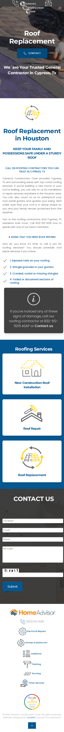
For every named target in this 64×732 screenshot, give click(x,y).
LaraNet (31, 717)
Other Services (36, 682)
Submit (12, 586)
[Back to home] (32, 8)
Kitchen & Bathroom (36, 642)
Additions (36, 653)
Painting (36, 664)
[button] (60, 8)
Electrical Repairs (36, 631)
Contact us (44, 326)
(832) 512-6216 (35, 621)
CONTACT (34, 53)
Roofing (36, 673)
